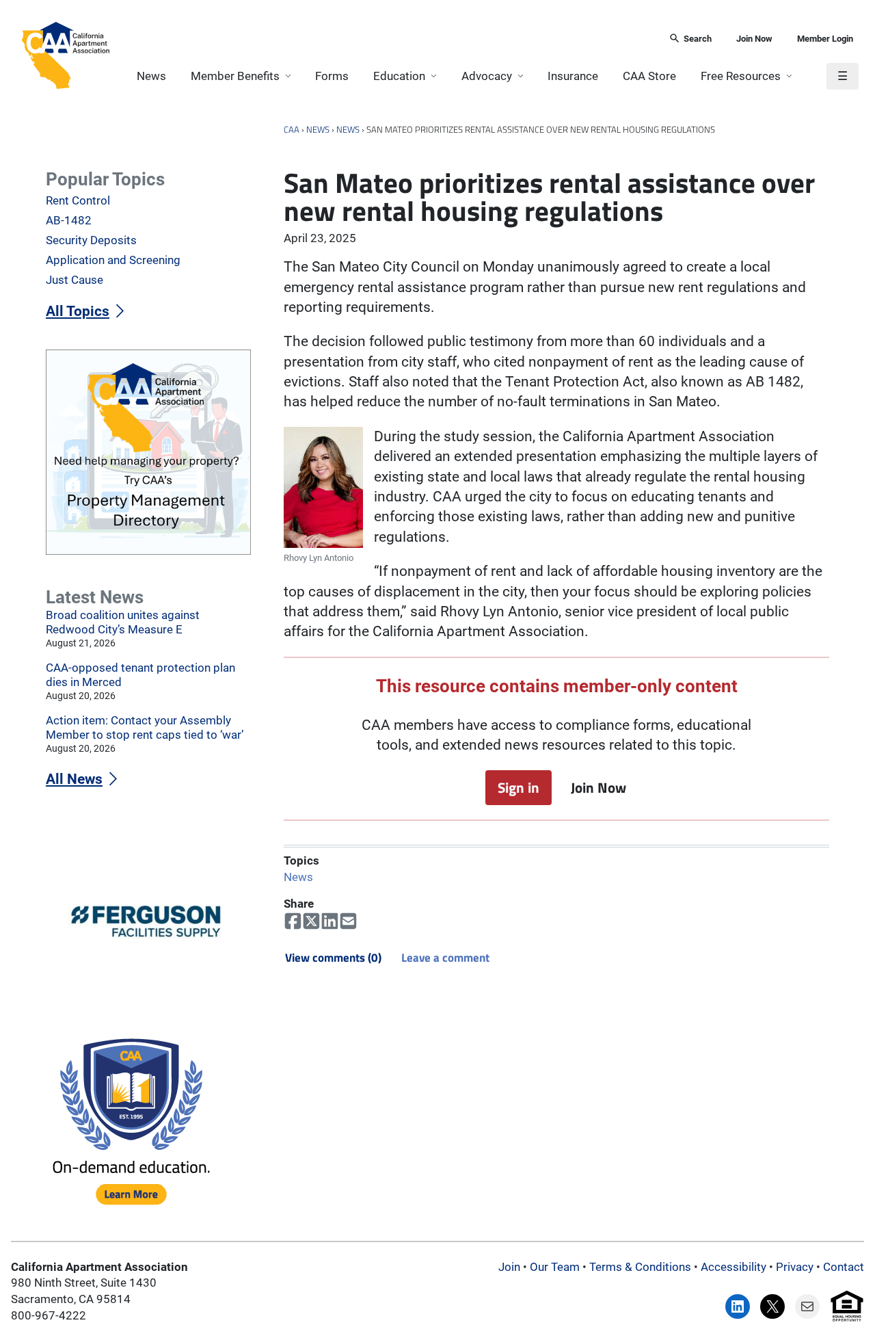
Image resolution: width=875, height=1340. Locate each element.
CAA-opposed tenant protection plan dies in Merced (140, 675)
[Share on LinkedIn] (330, 921)
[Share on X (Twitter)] (311, 921)
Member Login (825, 39)
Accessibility (733, 1267)
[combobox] (384, 39)
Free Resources (741, 76)
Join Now (754, 39)
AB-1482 (69, 220)
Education (399, 76)
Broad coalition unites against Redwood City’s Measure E (123, 622)
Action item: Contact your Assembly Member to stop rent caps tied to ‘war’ (144, 727)
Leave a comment (445, 958)
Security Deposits (91, 240)
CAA (291, 129)
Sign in (518, 787)
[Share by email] (348, 921)
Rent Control (78, 200)
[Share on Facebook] (293, 921)
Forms (332, 76)
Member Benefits (235, 76)
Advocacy (486, 76)
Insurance (573, 76)
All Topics (77, 311)
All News (74, 779)
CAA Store (649, 76)
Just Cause (74, 280)
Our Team (555, 1267)
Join (509, 1267)
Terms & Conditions (640, 1267)
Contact (843, 1267)
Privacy (794, 1267)
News (151, 76)
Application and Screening (113, 260)
